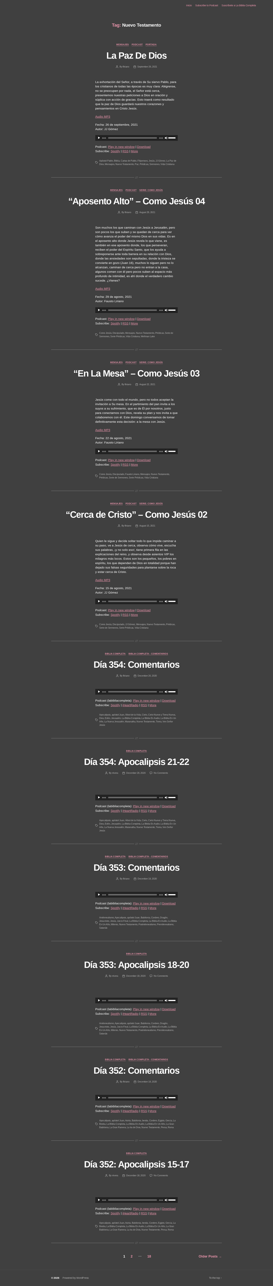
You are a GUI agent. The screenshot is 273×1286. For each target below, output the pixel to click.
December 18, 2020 (147, 1081)
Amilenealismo (106, 917)
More (134, 151)
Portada (151, 44)
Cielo (144, 715)
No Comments (161, 773)
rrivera (115, 773)
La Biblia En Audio (150, 718)
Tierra (158, 721)
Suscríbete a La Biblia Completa (239, 5)
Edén (107, 718)
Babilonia (145, 917)
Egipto (161, 1120)
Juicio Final (122, 921)
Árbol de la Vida (133, 715)
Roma (171, 1127)
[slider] (172, 137)
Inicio (189, 5)
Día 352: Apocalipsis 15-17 (136, 1164)
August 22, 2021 (147, 384)
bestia (145, 1120)
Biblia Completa (115, 653)
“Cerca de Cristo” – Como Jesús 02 (136, 514)
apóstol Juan (118, 715)
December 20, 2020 (147, 676)
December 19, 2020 (147, 878)
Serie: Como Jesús (151, 190)
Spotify (115, 151)
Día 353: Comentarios (136, 867)
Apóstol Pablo (106, 161)
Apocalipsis (105, 715)
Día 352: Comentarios (136, 1070)
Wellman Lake (148, 336)
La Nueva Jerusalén (114, 721)
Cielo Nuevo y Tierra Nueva (161, 715)
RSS (125, 151)
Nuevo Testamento (124, 164)
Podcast (137, 44)
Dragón (163, 917)
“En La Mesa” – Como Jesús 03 (136, 373)
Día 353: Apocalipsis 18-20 (136, 965)
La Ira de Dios (133, 1127)
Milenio (114, 924)
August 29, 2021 (147, 212)
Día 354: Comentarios (136, 664)
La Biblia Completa (131, 718)
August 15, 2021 (147, 526)
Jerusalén (116, 718)
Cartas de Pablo (128, 161)
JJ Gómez (160, 161)
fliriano (126, 66)
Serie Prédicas (117, 336)
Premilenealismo (165, 924)
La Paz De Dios (136, 55)
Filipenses (142, 161)
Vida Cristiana (167, 164)
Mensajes (122, 44)
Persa (164, 1127)
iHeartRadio (130, 705)
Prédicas (144, 164)
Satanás (103, 928)
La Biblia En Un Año (155, 1124)
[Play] (99, 137)
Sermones (154, 164)
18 (149, 1256)
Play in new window (121, 146)
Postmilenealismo (147, 924)
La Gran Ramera (118, 1127)
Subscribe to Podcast (206, 5)
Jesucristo (104, 921)
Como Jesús (105, 333)
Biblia (117, 161)
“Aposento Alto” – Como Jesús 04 (136, 201)
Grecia (169, 1120)
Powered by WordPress (76, 1277)
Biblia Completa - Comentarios (148, 653)
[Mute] (166, 137)
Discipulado (118, 333)
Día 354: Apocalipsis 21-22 (136, 762)
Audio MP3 (102, 116)
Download (144, 146)
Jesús (152, 161)
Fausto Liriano (132, 474)
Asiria (128, 1120)
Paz (137, 164)
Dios (101, 718)
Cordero (155, 917)
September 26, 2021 (147, 66)
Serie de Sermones (118, 477)
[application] (136, 138)
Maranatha (130, 721)
